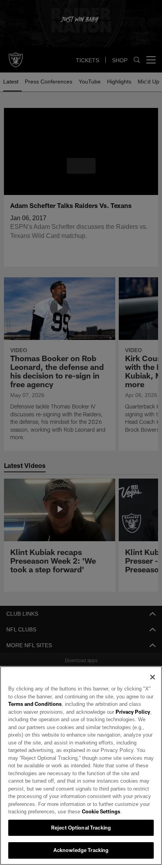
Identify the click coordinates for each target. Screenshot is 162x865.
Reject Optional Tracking (81, 827)
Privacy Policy (115, 712)
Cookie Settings (79, 811)
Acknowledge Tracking (81, 850)
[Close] (152, 677)
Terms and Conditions (35, 704)
